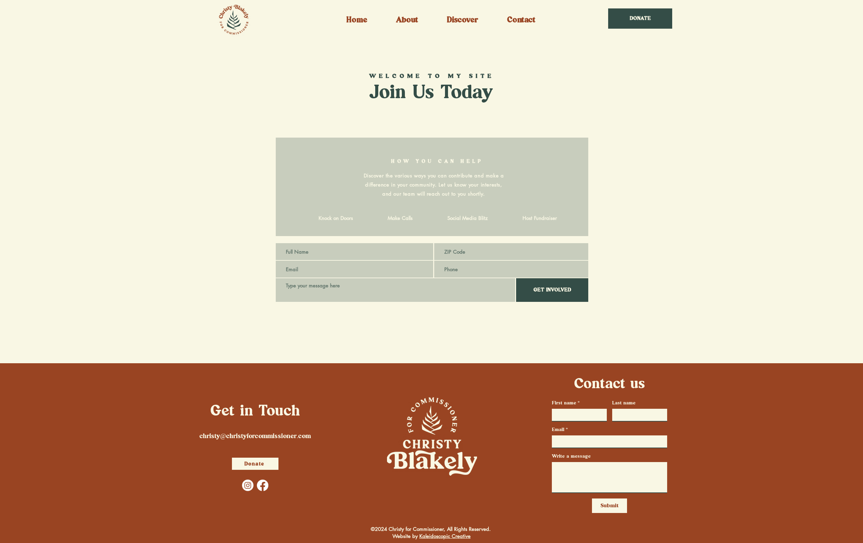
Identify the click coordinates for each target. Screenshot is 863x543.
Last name (623, 403)
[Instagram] (248, 485)
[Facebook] (262, 485)
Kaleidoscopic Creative (445, 536)
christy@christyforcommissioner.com (255, 436)
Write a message (571, 456)
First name (566, 403)
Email (560, 429)
